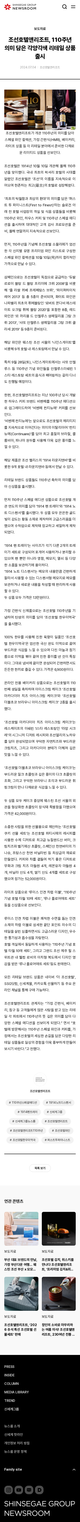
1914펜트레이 (29, 1112)
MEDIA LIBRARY (16, 1392)
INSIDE (9, 1375)
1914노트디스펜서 (60, 1102)
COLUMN (11, 1384)
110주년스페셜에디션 (24, 1102)
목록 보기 (40, 1168)
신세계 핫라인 (13, 1434)
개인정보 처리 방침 (16, 1443)
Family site (13, 1469)
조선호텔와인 (62, 1130)
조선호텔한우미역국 (24, 1140)
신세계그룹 (56, 1112)
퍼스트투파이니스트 (58, 1140)
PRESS (9, 1367)
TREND (9, 1400)
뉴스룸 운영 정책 (15, 1451)
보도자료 (40, 29)
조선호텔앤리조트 (50, 67)
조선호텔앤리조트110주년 (28, 1130)
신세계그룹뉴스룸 (25, 1121)
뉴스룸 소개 (12, 1426)
